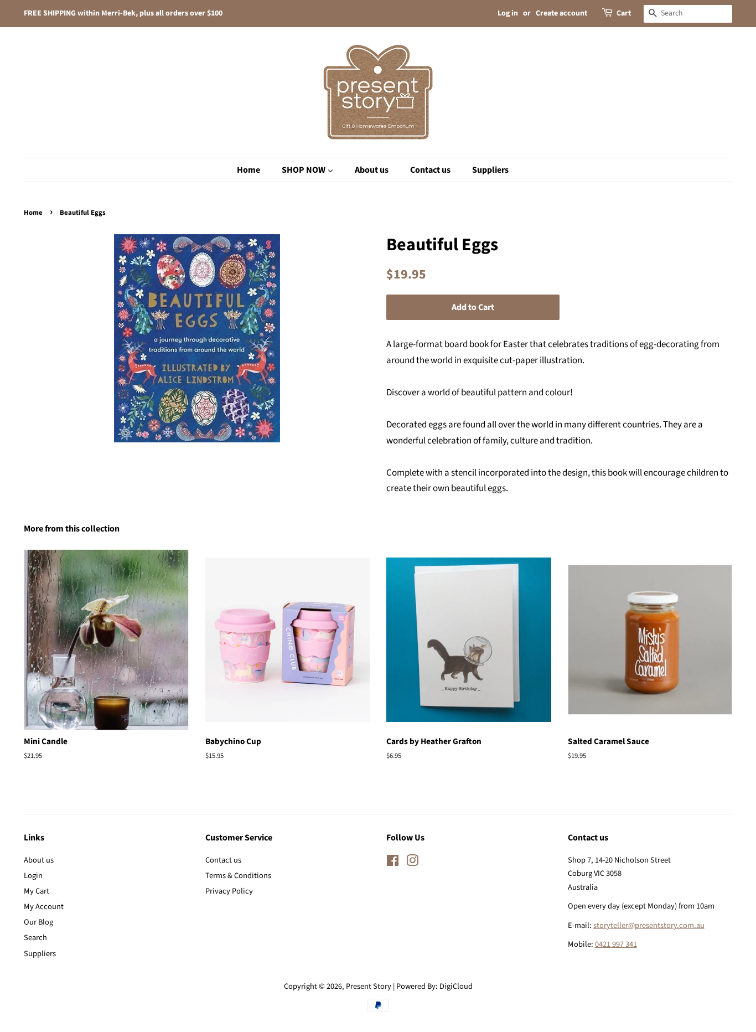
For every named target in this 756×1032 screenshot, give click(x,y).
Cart (624, 13)
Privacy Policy (229, 891)
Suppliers (40, 953)
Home (33, 213)
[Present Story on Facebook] (392, 863)
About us (39, 860)
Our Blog (38, 922)
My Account (44, 906)
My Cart (36, 891)
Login (33, 875)
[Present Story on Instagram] (412, 863)
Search (35, 937)
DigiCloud (456, 986)
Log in (508, 13)
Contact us (223, 860)
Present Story (368, 986)
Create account (561, 13)
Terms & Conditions (238, 875)
